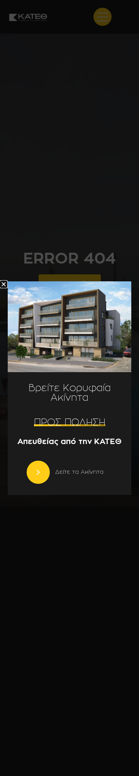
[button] (4, 284)
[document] (69, 388)
